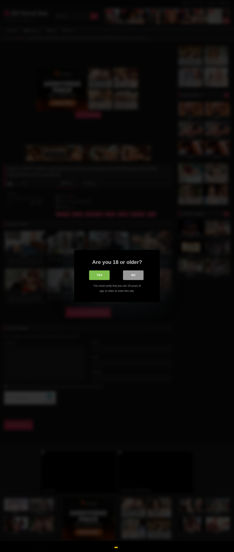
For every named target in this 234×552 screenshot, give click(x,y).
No (133, 275)
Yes (99, 275)
